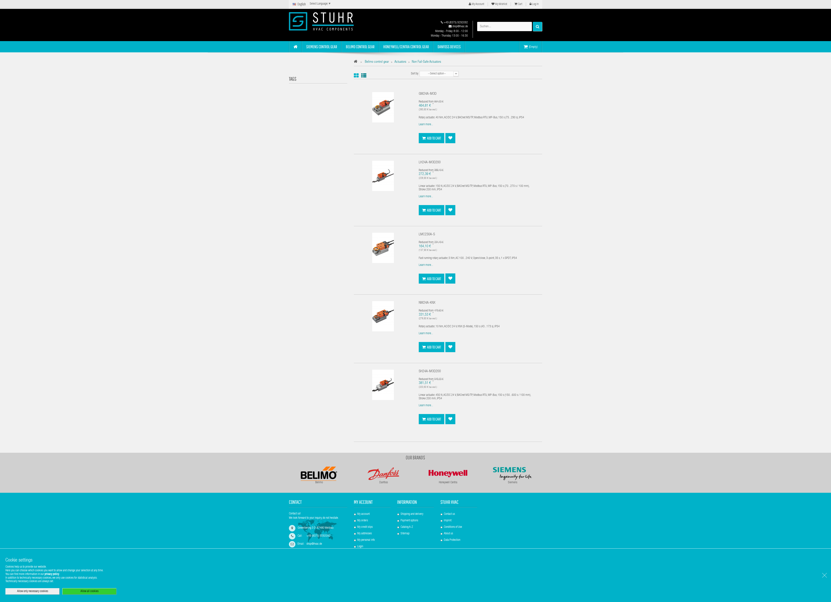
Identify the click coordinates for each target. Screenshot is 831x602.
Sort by (414, 73)
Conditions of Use (453, 527)
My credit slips (365, 527)
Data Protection (452, 540)
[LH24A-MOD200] (383, 175)
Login (360, 546)
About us (448, 533)
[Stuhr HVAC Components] (329, 21)
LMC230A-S (427, 234)
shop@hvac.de (460, 26)
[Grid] (356, 76)
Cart (519, 4)
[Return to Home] (357, 62)
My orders (362, 520)
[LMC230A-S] (383, 248)
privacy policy (52, 574)
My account (363, 502)
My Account (477, 4)
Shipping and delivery (412, 514)
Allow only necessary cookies (32, 591)
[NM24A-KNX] (383, 316)
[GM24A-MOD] (383, 107)
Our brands (415, 457)
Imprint (447, 520)
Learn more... (426, 124)
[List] (363, 76)
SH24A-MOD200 (430, 371)
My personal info (366, 540)
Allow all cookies (89, 591)
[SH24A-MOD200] (383, 384)
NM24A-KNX (427, 303)
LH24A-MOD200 (430, 162)
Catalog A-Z (407, 527)
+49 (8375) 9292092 (455, 22)
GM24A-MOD (427, 94)
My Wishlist (500, 4)
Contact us (449, 514)
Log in (535, 4)
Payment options (409, 520)
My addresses (364, 533)
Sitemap (405, 533)
